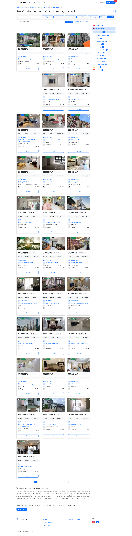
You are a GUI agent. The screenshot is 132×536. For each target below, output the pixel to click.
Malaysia (98, 28)
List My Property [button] (21, 509)
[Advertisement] (53, 27)
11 (61, 482)
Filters (103, 17)
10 (58, 482)
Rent (39, 2)
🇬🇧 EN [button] (101, 2)
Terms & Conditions (48, 522)
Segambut (101, 52)
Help (44, 528)
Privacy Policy (46, 525)
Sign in (96, 2)
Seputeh (100, 55)
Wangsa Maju (102, 64)
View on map (111, 11)
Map (44, 2)
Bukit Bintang (101, 41)
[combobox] (29, 17)
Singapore (98, 25)
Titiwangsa (101, 61)
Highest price (77, 21)
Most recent (69, 21)
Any (81, 17)
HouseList (24, 2)
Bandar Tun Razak (102, 35)
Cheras (100, 44)
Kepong (100, 47)
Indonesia (97, 70)
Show (29, 68)
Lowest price (86, 21)
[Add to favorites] (38, 34)
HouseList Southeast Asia (74, 519)
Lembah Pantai (102, 49)
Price (70, 17)
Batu (99, 38)
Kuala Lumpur (99, 32)
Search (111, 17)
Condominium (58, 17)
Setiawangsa (101, 58)
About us (45, 519)
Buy (34, 2)
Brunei (97, 67)
